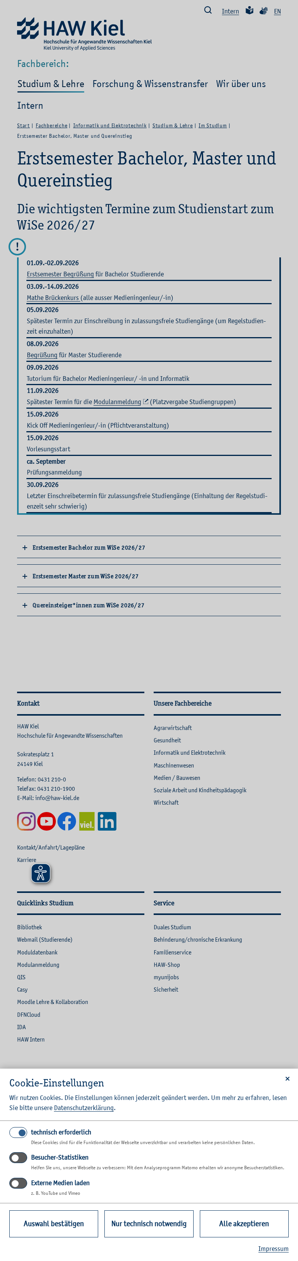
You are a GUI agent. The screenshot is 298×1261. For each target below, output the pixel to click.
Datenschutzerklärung (84, 1108)
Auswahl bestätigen (54, 1223)
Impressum (273, 1248)
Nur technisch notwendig (149, 1223)
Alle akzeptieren (244, 1223)
